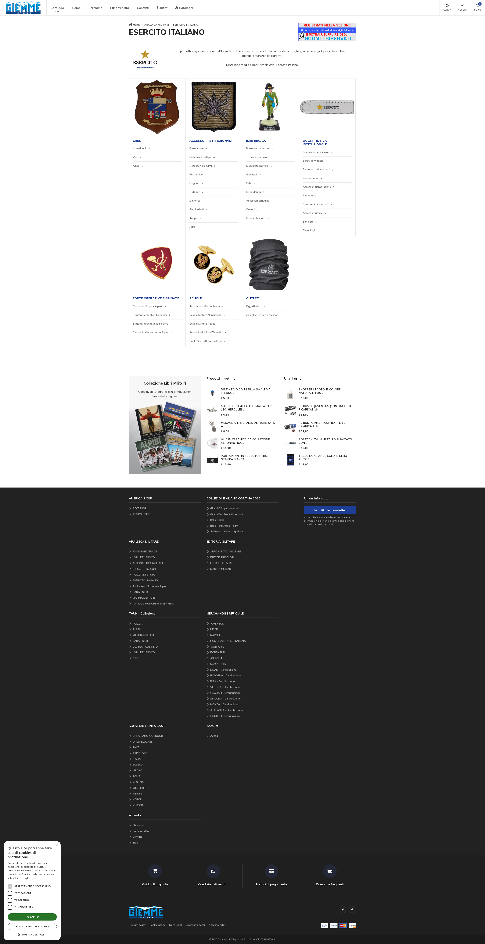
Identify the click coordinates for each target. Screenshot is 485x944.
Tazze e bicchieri (257, 157)
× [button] (56, 845)
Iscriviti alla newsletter (330, 510)
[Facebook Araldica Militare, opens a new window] (352, 909)
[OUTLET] (270, 264)
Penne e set (310, 195)
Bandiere (308, 221)
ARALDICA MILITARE (156, 24)
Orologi (251, 209)
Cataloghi (185, 8)
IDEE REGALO (256, 141)
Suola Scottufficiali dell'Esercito (208, 341)
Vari (135, 157)
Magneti (194, 183)
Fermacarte (196, 148)
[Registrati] (327, 31)
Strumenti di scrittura (316, 204)
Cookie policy (157, 925)
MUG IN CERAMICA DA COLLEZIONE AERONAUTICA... (245, 441)
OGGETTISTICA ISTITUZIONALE (315, 142)
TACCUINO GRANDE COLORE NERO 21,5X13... (323, 457)
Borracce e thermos (258, 148)
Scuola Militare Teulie (202, 323)
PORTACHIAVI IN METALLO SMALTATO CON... (325, 441)
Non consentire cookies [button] (32, 926)
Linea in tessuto (256, 218)
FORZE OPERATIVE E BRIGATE (156, 298)
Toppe (193, 218)
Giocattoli (252, 174)
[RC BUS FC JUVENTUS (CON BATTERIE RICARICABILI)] (290, 410)
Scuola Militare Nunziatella (205, 315)
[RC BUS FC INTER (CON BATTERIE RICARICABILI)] (290, 427)
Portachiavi (196, 174)
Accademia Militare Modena (206, 306)
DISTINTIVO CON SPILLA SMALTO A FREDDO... (246, 391)
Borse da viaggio (313, 160)
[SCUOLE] (214, 264)
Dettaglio (25, 878)
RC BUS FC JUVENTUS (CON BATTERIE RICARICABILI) (325, 407)
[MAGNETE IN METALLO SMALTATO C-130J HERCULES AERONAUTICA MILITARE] (213, 410)
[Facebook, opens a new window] (343, 909)
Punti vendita (119, 8)
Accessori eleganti (201, 165)
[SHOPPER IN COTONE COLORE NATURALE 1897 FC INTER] (290, 393)
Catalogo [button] (57, 8)
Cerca (447, 10)
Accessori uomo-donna (317, 186)
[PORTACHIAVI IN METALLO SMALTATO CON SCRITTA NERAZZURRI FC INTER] (290, 443)
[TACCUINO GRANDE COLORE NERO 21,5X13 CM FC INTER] (290, 460)
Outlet (162, 8)
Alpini (136, 165)
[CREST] (157, 107)
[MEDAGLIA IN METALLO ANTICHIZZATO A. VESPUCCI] (213, 427)
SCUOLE (195, 298)
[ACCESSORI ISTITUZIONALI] (214, 107)
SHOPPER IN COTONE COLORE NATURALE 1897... (320, 391)
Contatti (143, 8)
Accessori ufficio (313, 213)
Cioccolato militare (257, 165)
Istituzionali (140, 148)
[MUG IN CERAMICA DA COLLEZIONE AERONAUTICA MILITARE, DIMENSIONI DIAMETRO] (213, 443)
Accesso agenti (195, 925)
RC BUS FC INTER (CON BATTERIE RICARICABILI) (322, 424)
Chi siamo (95, 8)
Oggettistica (254, 306)
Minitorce (195, 200)
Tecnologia (310, 230)
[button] (23, 7)
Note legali (175, 925)
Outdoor (194, 192)
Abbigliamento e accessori (262, 315)
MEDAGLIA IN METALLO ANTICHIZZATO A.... (248, 424)
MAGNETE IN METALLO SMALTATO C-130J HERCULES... (247, 407)
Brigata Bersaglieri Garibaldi (150, 315)
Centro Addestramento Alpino (151, 332)
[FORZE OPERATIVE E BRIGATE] (157, 264)
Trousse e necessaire (316, 152)
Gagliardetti (196, 209)
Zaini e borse (311, 178)
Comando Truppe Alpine (148, 306)
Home (76, 8)
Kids (249, 183)
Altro (192, 226)
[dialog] (32, 890)
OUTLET (252, 298)
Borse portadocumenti (317, 169)
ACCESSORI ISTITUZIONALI (210, 141)
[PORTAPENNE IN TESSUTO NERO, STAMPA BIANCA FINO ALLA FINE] (213, 460)
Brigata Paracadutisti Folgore (151, 323)
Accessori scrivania (258, 200)
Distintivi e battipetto (202, 157)
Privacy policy (137, 925)
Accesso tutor (217, 925)
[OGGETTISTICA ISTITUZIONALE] (327, 107)
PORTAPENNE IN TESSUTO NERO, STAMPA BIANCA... (244, 457)
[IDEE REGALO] (270, 107)
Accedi (462, 10)
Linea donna (254, 192)
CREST (138, 141)
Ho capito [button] (32, 916)
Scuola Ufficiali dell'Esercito (206, 332)
